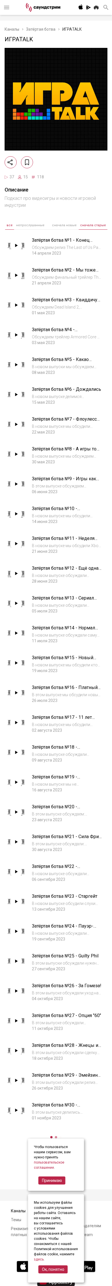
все (10, 225)
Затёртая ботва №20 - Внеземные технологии (57, 809)
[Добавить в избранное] (27, 162)
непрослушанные (30, 225)
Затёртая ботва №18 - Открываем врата (54, 750)
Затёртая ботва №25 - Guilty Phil (65, 956)
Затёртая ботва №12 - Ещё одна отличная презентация (65, 571)
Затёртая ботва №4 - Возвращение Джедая (56, 332)
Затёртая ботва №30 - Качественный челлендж (59, 1107)
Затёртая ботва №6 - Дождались (66, 389)
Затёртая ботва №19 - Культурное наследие (55, 779)
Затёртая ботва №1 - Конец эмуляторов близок (61, 243)
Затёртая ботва (40, 29)
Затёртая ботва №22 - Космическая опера (54, 869)
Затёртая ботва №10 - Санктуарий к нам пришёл (60, 511)
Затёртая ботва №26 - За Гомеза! (66, 985)
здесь (39, 1259)
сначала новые (64, 225)
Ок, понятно (53, 1269)
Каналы (12, 29)
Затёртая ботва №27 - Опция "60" (66, 1015)
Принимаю (52, 1180)
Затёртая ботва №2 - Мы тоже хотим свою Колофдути (64, 272)
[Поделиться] (11, 162)
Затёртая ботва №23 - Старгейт (64, 896)
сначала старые (93, 225)
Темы (16, 1219)
